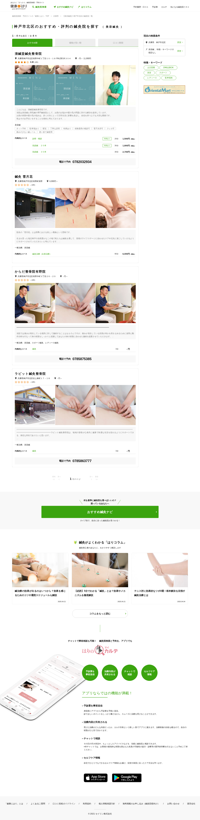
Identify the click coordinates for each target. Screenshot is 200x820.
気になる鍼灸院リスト (179, 7)
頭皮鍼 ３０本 (39, 152)
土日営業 (151, 67)
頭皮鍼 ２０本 (39, 145)
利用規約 (87, 803)
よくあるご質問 (38, 803)
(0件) (33, 185)
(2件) (36, 62)
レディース (152, 78)
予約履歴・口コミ (140, 7)
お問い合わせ (173, 803)
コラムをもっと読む (100, 613)
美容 (149, 73)
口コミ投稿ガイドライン (64, 803)
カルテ (164, 7)
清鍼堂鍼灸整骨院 (28, 53)
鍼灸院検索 (41, 7)
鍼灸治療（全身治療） (41, 254)
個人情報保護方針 (107, 803)
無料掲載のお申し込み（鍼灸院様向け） (141, 803)
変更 (179, 42)
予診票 (155, 7)
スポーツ (163, 73)
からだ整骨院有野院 (30, 271)
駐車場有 (169, 78)
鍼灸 (34, 349)
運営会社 (191, 803)
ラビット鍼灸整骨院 (30, 373)
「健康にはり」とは (14, 803)
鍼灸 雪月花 (24, 176)
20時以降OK (168, 67)
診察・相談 (37, 139)
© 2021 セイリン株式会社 (100, 814)
